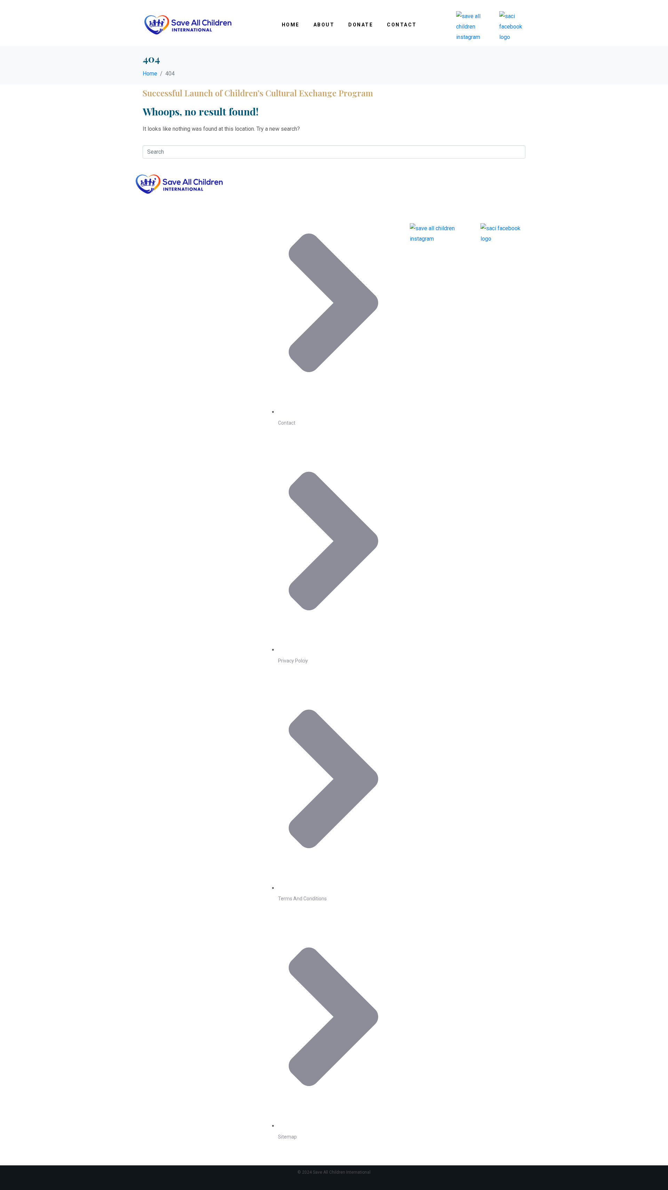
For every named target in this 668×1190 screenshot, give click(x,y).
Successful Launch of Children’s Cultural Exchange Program (258, 92)
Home (291, 24)
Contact (402, 24)
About (324, 24)
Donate (360, 24)
